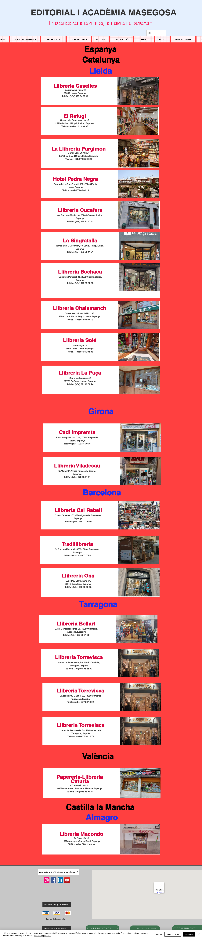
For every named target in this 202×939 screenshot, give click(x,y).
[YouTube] (67, 880)
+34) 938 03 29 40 (83, 521)
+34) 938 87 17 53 (82, 555)
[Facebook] (53, 880)
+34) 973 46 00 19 (80, 190)
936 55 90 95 (85, 587)
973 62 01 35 (86, 351)
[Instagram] (46, 880)
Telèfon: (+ (71, 668)
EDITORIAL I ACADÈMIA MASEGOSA (103, 12)
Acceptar (189, 934)
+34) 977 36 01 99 (80, 635)
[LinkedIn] (60, 880)
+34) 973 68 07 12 (84, 319)
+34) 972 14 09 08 (82, 443)
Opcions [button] (158, 934)
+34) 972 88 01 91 (82, 477)
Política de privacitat (42, 935)
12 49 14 (90, 844)
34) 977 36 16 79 (84, 668)
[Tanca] (198, 934)
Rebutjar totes (173, 934)
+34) (77, 351)
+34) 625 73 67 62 (84, 221)
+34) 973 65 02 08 (84, 283)
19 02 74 (88, 384)
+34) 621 (80, 384)
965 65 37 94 (86, 791)
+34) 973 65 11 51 (84, 252)
